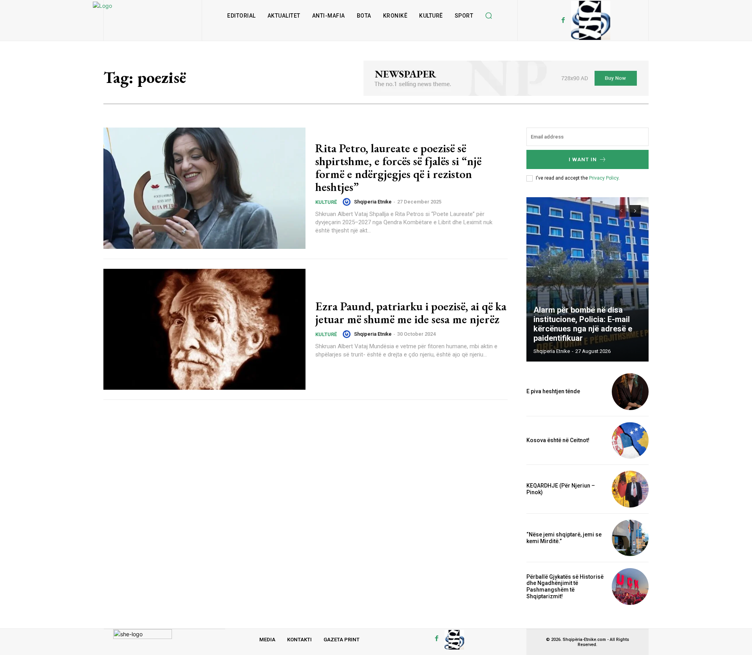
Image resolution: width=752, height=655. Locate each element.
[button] (488, 15)
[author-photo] (348, 202)
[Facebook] (563, 20)
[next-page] (635, 211)
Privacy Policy (603, 178)
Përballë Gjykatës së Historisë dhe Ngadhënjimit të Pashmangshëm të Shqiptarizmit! (565, 586)
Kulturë (326, 202)
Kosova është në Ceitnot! (557, 440)
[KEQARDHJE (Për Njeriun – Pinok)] (630, 489)
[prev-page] (621, 211)
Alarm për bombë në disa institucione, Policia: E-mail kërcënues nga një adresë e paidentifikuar (582, 324)
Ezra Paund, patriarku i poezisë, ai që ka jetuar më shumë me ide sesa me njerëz (410, 313)
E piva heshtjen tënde (553, 391)
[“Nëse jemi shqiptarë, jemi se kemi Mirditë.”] (630, 538)
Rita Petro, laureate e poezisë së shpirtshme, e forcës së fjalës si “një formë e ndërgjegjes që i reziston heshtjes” (398, 167)
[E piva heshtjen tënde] (630, 391)
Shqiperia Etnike (373, 202)
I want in (583, 159)
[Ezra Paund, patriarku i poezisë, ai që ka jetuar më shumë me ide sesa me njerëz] (204, 329)
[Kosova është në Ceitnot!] (630, 440)
